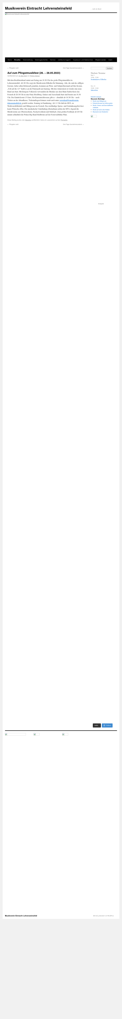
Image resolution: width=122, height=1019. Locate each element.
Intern (110, 60)
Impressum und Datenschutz (83, 60)
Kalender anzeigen (96, 97)
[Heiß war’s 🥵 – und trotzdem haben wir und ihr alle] (109, 352)
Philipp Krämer (35, 76)
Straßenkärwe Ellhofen (98, 79)
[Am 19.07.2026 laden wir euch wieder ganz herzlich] (96, 324)
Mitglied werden (100, 60)
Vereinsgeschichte (41, 60)
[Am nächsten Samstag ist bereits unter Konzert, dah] (96, 661)
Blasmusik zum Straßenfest (100, 112)
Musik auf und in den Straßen (101, 110)
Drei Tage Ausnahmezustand (73, 68)
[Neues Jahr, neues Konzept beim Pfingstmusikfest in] (96, 576)
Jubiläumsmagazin (64, 60)
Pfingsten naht (12, 68)
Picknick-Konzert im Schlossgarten (102, 103)
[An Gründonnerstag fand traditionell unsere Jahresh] (109, 680)
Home (10, 60)
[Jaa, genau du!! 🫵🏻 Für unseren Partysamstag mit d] (96, 422)
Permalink (64, 120)
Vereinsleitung (28, 60)
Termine (52, 60)
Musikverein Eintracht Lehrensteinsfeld (38, 8)
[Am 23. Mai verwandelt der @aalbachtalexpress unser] (109, 459)
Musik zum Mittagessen (99, 101)
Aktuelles (17, 60)
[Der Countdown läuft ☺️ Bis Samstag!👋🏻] (109, 517)
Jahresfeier (94, 90)
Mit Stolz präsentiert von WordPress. (103, 916)
